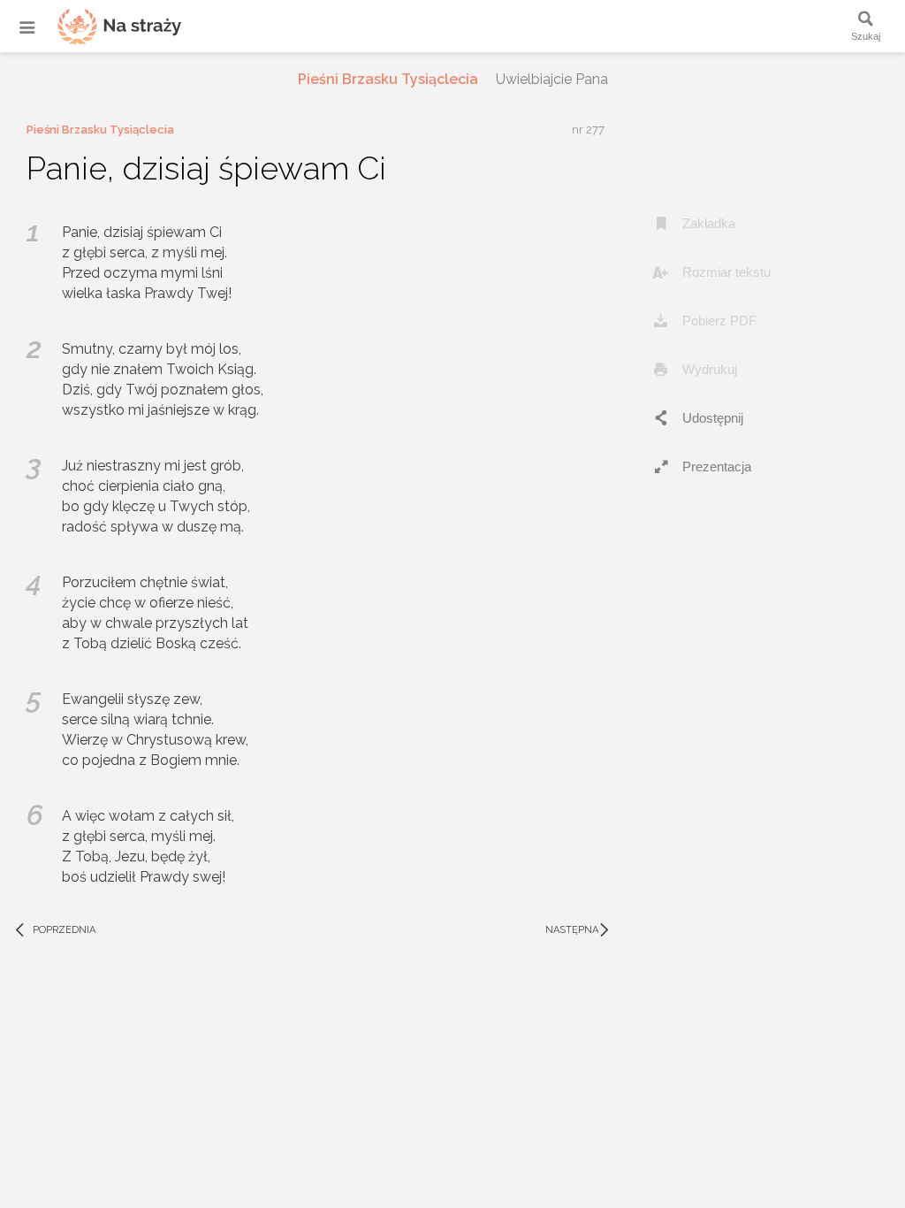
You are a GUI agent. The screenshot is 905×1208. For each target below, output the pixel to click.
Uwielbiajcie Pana (552, 79)
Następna (579, 930)
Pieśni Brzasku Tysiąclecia (388, 79)
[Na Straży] (97, 26)
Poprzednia (54, 930)
